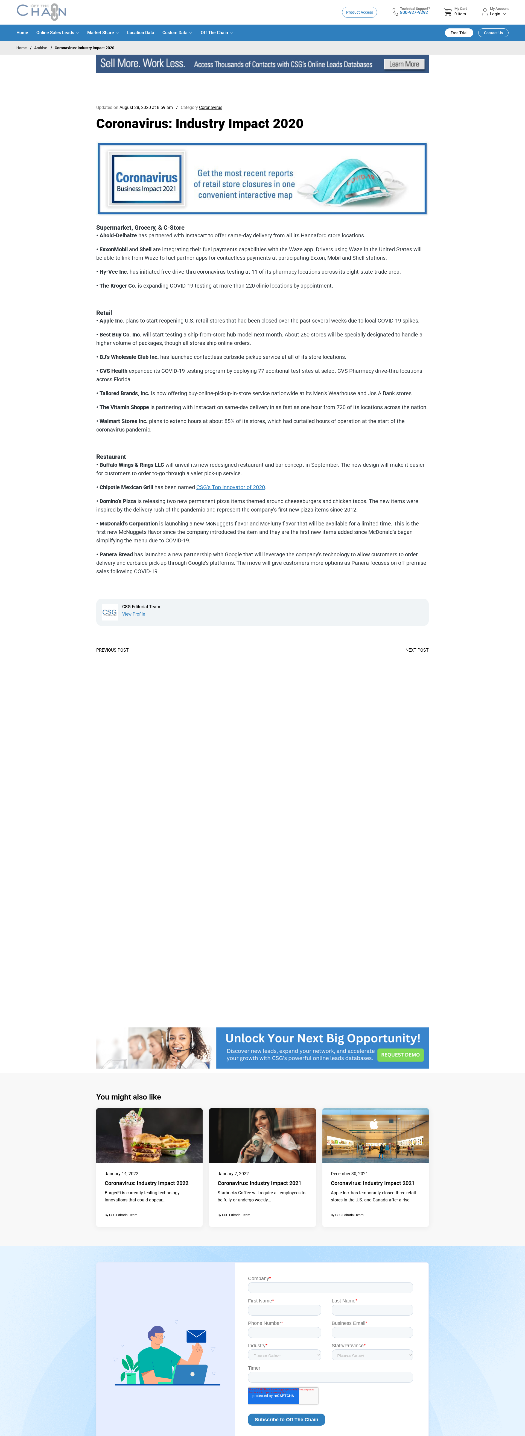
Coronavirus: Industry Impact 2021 (259, 1183)
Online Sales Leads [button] (55, 32)
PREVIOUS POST (112, 650)
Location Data (140, 32)
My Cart (460, 8)
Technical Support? (415, 8)
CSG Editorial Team (123, 1215)
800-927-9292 (414, 12)
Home (22, 32)
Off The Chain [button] (214, 32)
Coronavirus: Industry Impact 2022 (146, 1183)
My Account (499, 8)
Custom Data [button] (175, 32)
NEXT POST (417, 650)
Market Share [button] (100, 32)
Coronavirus (210, 107)
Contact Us (493, 33)
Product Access (359, 12)
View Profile (133, 614)
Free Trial (459, 33)
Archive (40, 48)
